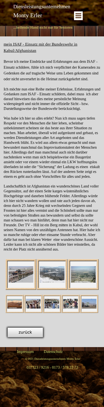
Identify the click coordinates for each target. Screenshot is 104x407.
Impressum (25, 352)
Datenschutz (53, 352)
